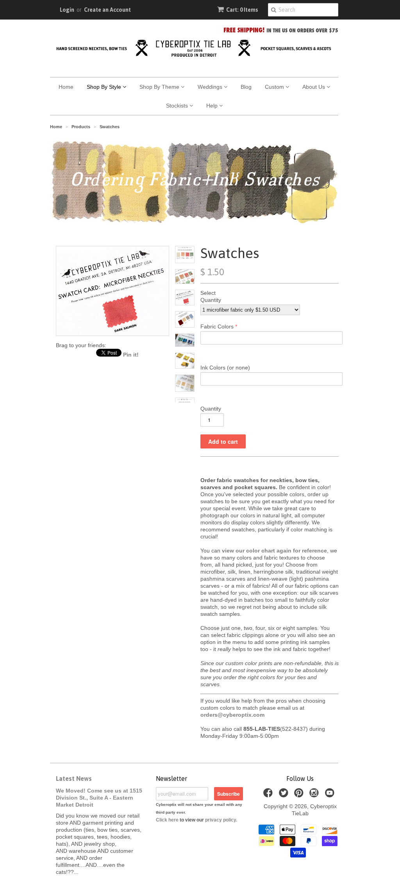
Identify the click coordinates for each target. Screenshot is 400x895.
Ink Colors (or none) (225, 367)
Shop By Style (105, 87)
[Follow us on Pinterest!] (300, 795)
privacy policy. (221, 820)
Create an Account (107, 10)
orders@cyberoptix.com (232, 715)
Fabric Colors (217, 326)
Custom (275, 87)
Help (212, 105)
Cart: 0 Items (242, 10)
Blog (246, 87)
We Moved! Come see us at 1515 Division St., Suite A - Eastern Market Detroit (99, 797)
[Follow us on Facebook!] (269, 795)
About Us (314, 87)
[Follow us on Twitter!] (285, 795)
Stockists (177, 105)
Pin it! (131, 355)
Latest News (74, 778)
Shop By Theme (160, 87)
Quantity (210, 300)
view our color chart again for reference (274, 550)
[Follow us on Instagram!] (315, 795)
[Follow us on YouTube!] (331, 795)
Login (67, 10)
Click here (167, 820)
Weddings (211, 87)
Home (66, 87)
